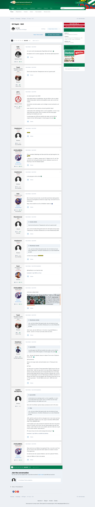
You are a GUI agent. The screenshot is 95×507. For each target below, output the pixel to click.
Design (45, 500)
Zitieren (31, 57)
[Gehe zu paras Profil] (18, 99)
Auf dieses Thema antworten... (26, 480)
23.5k (16, 282)
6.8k (21, 61)
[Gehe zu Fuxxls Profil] (18, 275)
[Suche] (83, 8)
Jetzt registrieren (80, 2)
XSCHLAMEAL (18, 150)
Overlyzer (46, 8)
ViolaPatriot (18, 128)
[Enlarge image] (53, 51)
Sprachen (40, 500)
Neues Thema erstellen (38, 34)
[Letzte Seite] (30, 40)
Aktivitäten (19, 8)
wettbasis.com (67, 41)
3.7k (17, 406)
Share (43, 28)
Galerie (31, 11)
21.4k (21, 282)
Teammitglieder (38, 11)
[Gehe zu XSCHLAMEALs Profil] (18, 158)
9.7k (21, 106)
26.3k (21, 166)
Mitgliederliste (18, 11)
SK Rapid (24, 29)
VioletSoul (18, 342)
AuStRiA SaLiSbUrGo (18, 390)
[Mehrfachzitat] (28, 57)
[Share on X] (11, 492)
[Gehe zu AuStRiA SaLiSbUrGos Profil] (18, 399)
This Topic (78, 8)
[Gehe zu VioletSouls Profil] (18, 349)
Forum (12, 11)
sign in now (40, 474)
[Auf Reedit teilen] (16, 492)
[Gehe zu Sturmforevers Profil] (18, 224)
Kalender (25, 11)
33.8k (17, 61)
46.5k (16, 166)
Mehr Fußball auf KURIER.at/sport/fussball (74, 26)
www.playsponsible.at (62, 503)
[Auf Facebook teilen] (13, 492)
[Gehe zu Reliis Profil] (13, 28)
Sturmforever (18, 217)
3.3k (17, 356)
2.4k (17, 231)
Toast (18, 67)
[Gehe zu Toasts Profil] (18, 77)
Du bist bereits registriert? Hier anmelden (64, 2)
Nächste (26, 40)
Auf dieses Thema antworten (54, 34)
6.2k (17, 143)
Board (13, 8)
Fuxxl (18, 266)
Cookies (55, 500)
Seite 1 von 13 (36, 40)
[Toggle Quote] (29, 221)
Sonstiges (25, 8)
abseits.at (39, 8)
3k (17, 84)
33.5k (16, 210)
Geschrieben (31, 46)
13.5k (21, 210)
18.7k (17, 106)
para (18, 92)
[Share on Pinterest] (18, 492)
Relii (19, 28)
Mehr (51, 8)
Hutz (18, 193)
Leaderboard (32, 8)
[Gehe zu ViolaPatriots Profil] (18, 136)
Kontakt (51, 500)
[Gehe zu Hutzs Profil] (18, 201)
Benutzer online (47, 11)
